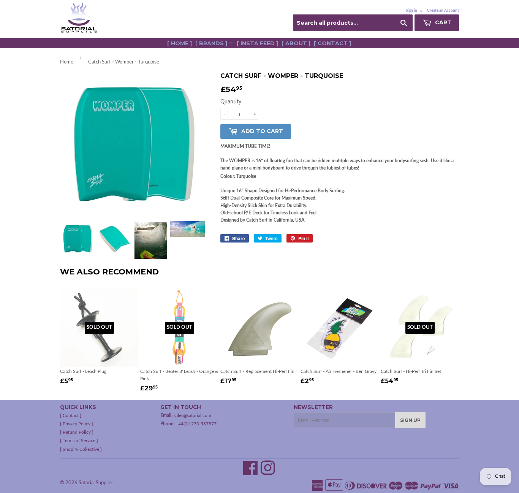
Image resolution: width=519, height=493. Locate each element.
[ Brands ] (212, 43)
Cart (442, 22)
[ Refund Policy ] (76, 432)
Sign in (411, 11)
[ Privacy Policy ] (76, 424)
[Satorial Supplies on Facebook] (250, 472)
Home (66, 62)
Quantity (230, 102)
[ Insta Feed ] (257, 43)
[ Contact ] (332, 43)
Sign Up (410, 420)
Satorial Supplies (96, 482)
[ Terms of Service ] (79, 440)
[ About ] (296, 43)
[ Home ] (179, 43)
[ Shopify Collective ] (81, 449)
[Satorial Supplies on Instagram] (267, 472)
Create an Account (443, 11)
